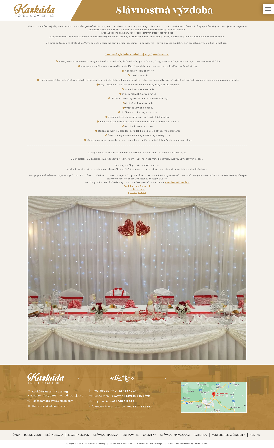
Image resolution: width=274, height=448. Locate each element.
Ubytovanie (130, 434)
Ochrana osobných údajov (150, 444)
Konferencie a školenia (228, 434)
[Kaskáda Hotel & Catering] (34, 10)
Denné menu (32, 434)
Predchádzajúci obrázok (137, 186)
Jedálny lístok (78, 434)
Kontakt (256, 434)
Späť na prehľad (137, 192)
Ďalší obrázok (137, 189)
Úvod (16, 434)
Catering (200, 434)
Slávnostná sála (105, 434)
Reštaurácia (54, 434)
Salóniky (149, 434)
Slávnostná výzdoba (175, 434)
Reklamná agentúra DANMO (194, 444)
